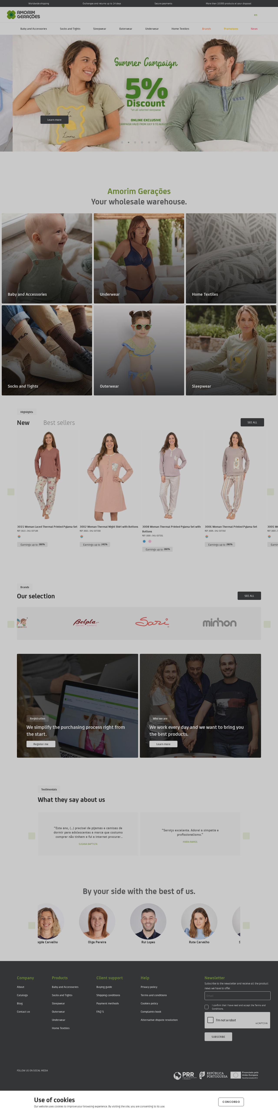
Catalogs (22, 995)
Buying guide (104, 987)
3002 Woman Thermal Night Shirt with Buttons (109, 526)
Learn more (42, 120)
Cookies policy (149, 1003)
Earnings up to (33, 544)
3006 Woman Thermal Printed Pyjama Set (231, 526)
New (23, 422)
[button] (122, 142)
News (254, 28)
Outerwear (125, 28)
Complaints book (151, 1011)
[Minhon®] (118, 622)
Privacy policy (149, 987)
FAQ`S (100, 1011)
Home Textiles (180, 28)
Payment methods (107, 1003)
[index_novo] (23, 14)
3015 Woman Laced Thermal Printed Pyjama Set (47, 526)
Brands (206, 28)
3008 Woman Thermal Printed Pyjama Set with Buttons (171, 528)
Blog (20, 1003)
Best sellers (59, 422)
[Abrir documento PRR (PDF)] (216, 1075)
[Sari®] (51, 622)
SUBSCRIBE (218, 1037)
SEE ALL (252, 422)
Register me (40, 744)
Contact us (23, 1011)
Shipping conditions (108, 995)
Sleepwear (99, 28)
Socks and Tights (70, 28)
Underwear (152, 28)
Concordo (231, 1102)
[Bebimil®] (250, 622)
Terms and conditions (154, 995)
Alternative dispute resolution (159, 1020)
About (20, 987)
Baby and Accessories (33, 28)
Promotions (231, 28)
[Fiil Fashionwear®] (184, 622)
